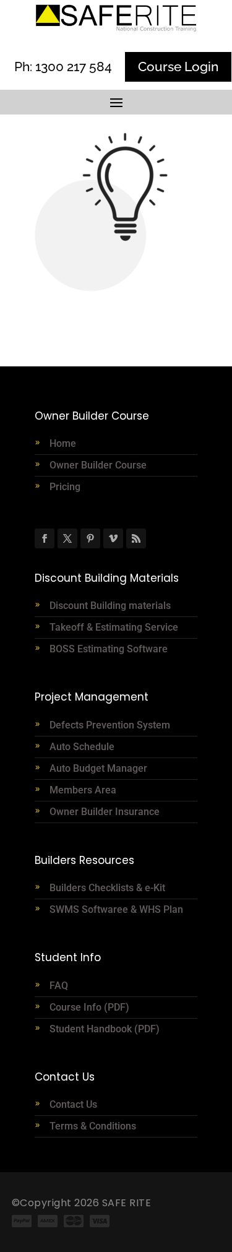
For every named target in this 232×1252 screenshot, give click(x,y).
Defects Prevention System (109, 725)
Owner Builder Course (98, 465)
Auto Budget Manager (99, 768)
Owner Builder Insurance (104, 812)
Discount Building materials (110, 605)
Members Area (82, 790)
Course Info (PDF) (89, 1007)
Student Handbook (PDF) (104, 1029)
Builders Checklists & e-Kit (107, 888)
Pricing (64, 487)
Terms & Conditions (92, 1126)
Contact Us (73, 1104)
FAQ (58, 985)
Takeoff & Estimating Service (113, 627)
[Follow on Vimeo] (113, 538)
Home (62, 443)
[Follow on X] (67, 538)
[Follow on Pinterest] (90, 538)
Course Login (178, 66)
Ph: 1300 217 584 (63, 66)
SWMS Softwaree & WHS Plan (116, 909)
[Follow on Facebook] (44, 538)
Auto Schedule (83, 747)
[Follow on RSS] (136, 538)
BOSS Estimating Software (108, 649)
